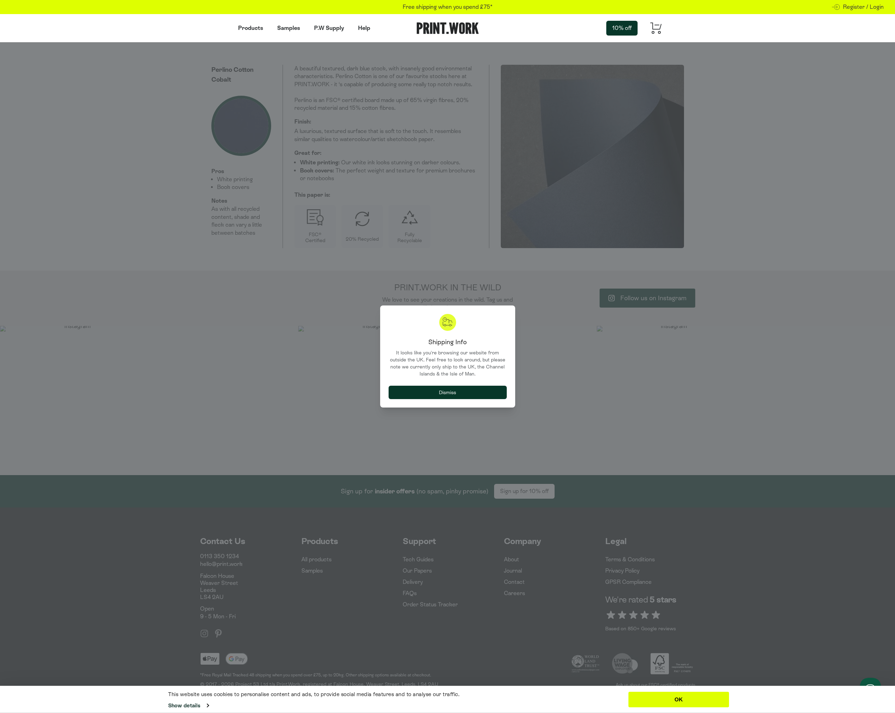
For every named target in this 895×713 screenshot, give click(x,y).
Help (364, 28)
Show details (184, 705)
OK (679, 699)
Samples (288, 28)
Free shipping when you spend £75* (447, 7)
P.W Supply (329, 28)
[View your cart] (653, 28)
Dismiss (447, 392)
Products (250, 28)
